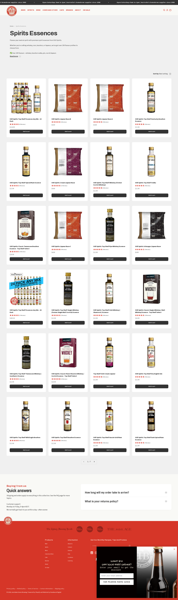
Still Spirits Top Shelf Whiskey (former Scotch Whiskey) (107, 184)
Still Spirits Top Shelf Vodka (145, 183)
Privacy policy (11, 589)
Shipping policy (59, 589)
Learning (70, 561)
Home (11, 26)
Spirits (30, 10)
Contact (70, 547)
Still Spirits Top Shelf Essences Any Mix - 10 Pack (25, 120)
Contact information (46, 589)
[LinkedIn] (92, 553)
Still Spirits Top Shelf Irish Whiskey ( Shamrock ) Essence (106, 311)
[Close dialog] (174, 549)
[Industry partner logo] (59, 529)
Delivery (70, 550)
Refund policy (21, 589)
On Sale (86, 10)
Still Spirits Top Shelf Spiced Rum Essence (25, 183)
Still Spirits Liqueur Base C (61, 246)
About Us (70, 544)
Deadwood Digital (55, 592)
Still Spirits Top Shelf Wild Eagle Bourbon (25, 437)
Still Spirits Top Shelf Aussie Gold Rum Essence (107, 438)
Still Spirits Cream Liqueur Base (63, 183)
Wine (38, 10)
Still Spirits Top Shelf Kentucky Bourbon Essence (150, 120)
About (78, 10)
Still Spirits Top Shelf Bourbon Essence (66, 437)
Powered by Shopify (34, 592)
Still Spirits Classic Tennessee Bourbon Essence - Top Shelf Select (24, 247)
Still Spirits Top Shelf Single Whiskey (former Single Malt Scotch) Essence (65, 311)
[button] (17, 124)
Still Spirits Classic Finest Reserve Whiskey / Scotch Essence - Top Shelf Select (68, 375)
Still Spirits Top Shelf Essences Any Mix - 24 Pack (25, 311)
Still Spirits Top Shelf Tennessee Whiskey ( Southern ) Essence (25, 375)
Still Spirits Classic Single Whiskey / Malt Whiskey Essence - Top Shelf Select (150, 311)
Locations (70, 557)
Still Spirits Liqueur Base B (61, 119)
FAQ (69, 554)
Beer (23, 10)
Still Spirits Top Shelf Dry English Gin (148, 374)
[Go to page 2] (94, 461)
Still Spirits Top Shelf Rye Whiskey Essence (109, 246)
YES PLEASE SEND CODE (116, 582)
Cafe (62, 10)
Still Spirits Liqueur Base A (103, 119)
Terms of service (33, 589)
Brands (69, 10)
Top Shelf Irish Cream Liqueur (104, 374)
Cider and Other (50, 10)
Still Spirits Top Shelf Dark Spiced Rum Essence (149, 438)
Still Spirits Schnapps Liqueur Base (148, 246)
